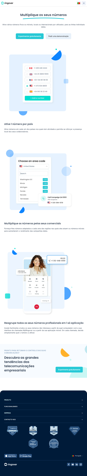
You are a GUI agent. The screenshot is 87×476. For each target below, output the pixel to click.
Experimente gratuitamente (69, 370)
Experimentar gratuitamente (29, 36)
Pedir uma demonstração (58, 36)
